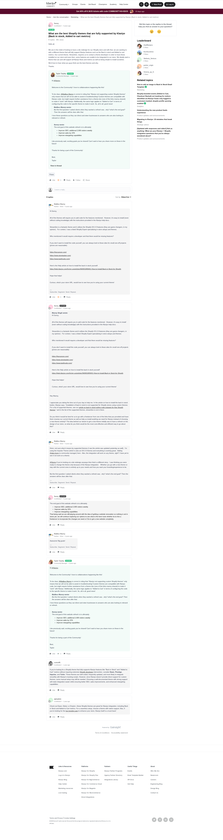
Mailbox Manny (59, 204)
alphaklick (57, 699)
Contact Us (154, 793)
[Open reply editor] (89, 189)
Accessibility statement (119, 733)
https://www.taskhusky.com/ (60, 259)
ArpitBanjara (148, 45)
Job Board (92, 4)
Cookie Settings (69, 818)
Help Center (123, 4)
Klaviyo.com (62, 771)
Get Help (131, 784)
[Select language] (146, 4)
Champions (103, 4)
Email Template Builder (136, 775)
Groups (75, 4)
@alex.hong (54, 453)
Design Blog (155, 788)
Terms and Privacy (56, 818)
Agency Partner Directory (113, 775)
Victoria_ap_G (149, 72)
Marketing (74, 17)
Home (48, 17)
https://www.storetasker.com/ (60, 255)
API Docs (131, 780)
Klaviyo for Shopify (88, 771)
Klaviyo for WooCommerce (90, 793)
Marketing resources (65, 788)
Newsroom (154, 775)
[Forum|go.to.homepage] (51, 4)
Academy (113, 4)
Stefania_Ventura (150, 58)
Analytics (140, 106)
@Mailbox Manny (67, 94)
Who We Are (155, 771)
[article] (89, 251)
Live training (62, 793)
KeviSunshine (149, 52)
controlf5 (57, 662)
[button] (156, 4)
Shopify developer (86, 672)
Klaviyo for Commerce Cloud (91, 784)
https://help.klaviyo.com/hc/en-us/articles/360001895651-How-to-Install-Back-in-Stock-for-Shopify (85, 269)
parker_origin (148, 65)
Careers (153, 780)
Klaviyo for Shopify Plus (89, 775)
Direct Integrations (87, 797)
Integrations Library (111, 780)
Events (82, 4)
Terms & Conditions (102, 733)
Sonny (56, 23)
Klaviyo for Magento (88, 788)
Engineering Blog (156, 784)
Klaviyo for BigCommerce (90, 780)
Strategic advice (143, 125)
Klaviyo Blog (62, 780)
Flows (51, 174)
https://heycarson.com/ (58, 252)
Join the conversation (61, 17)
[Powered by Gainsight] (111, 728)
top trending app (72, 711)
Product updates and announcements (151, 115)
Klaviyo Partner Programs (113, 771)
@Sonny (57, 81)
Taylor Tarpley (61, 73)
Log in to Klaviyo (64, 775)
